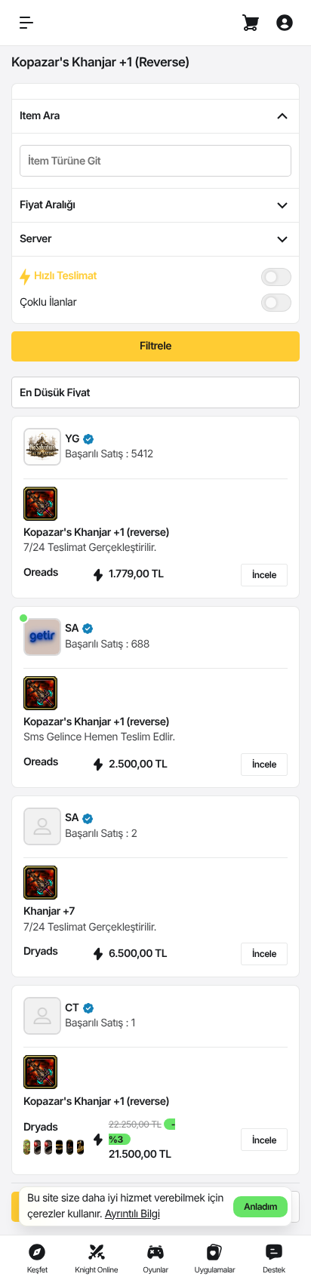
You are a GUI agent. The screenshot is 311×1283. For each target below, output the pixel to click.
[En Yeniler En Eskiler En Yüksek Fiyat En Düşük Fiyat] (155, 392)
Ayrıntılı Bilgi (132, 1214)
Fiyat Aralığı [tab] (47, 204)
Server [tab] (35, 238)
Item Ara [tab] (40, 115)
